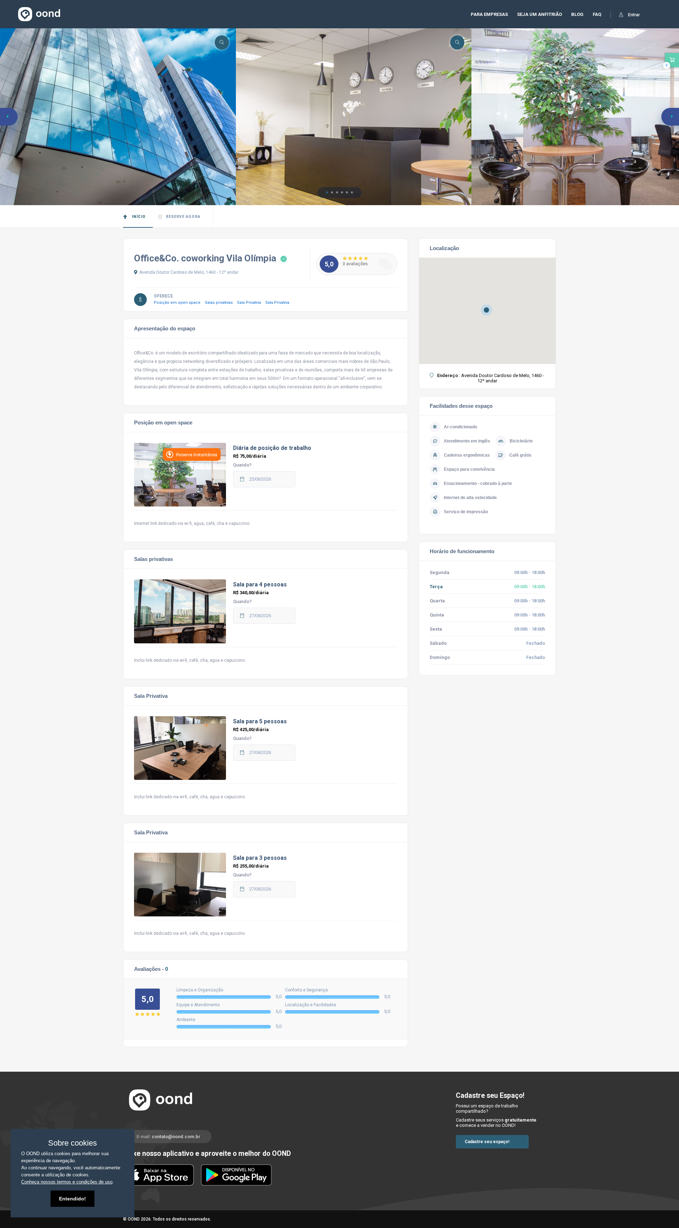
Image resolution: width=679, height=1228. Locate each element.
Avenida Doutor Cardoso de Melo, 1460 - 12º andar (188, 272)
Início (138, 217)
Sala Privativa (251, 302)
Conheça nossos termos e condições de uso (66, 1181)
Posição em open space (179, 302)
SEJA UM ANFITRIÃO (539, 14)
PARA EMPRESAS (489, 14)
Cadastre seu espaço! (487, 1141)
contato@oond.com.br (176, 1136)
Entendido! (72, 1198)
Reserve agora (183, 217)
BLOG (577, 14)
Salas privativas (221, 302)
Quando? (242, 465)
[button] (327, 192)
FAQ (597, 14)
